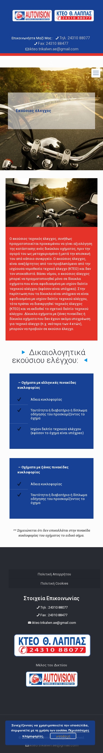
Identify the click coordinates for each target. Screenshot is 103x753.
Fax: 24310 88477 (53, 43)
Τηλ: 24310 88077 (74, 38)
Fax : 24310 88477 (53, 615)
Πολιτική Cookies (54, 583)
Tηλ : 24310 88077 (54, 607)
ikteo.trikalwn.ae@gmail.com (53, 49)
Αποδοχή (63, 735)
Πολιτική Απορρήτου (54, 574)
